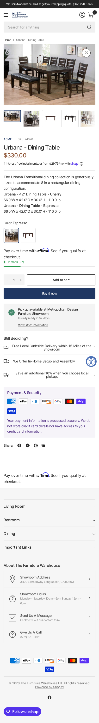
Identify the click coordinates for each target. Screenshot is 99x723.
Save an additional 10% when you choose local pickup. (51, 374)
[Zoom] (86, 53)
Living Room (14, 506)
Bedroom (12, 519)
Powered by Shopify (49, 687)
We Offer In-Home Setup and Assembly (44, 361)
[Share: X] (28, 445)
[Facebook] (49, 697)
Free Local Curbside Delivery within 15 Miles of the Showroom (51, 347)
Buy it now (49, 293)
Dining (9, 533)
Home (7, 40)
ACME (8, 139)
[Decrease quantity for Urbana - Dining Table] (7, 280)
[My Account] (82, 15)
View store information (33, 325)
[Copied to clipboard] (43, 445)
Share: (8, 445)
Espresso (11, 235)
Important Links (17, 547)
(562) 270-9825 (83, 4)
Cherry (28, 235)
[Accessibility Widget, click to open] (91, 361)
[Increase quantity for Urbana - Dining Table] (20, 280)
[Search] (89, 27)
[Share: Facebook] (19, 445)
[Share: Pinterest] (36, 445)
